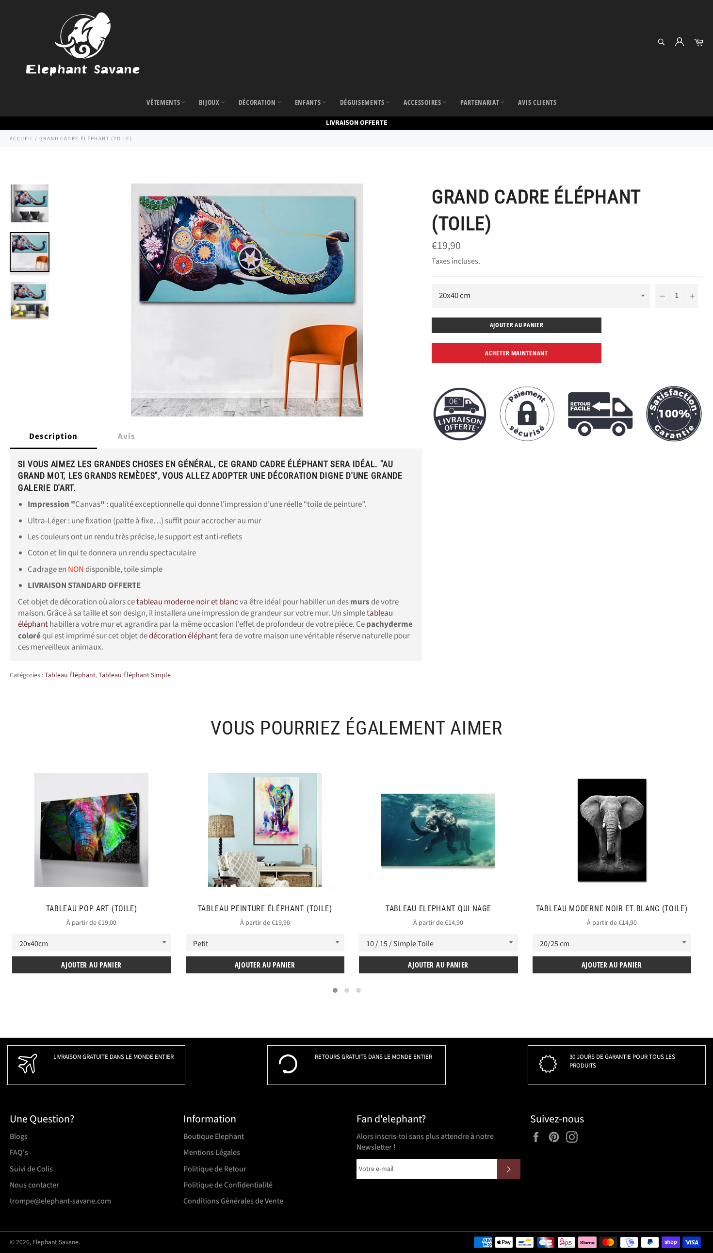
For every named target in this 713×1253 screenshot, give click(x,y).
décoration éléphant (183, 636)
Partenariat (480, 102)
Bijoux (209, 102)
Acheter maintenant (516, 353)
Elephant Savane (55, 1242)
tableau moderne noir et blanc (187, 602)
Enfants (308, 102)
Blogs (19, 1136)
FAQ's (19, 1152)
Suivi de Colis (31, 1169)
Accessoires (422, 102)
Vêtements (163, 102)
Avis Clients (537, 102)
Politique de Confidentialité (228, 1185)
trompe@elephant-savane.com (60, 1201)
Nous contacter (34, 1185)
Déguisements (362, 102)
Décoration (257, 102)
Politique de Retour (214, 1169)
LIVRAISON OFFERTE (357, 123)
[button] (335, 990)
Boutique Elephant (213, 1136)
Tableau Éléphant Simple (134, 675)
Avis (126, 436)
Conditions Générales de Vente (233, 1201)
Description (53, 436)
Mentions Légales (211, 1152)
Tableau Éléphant (70, 675)
